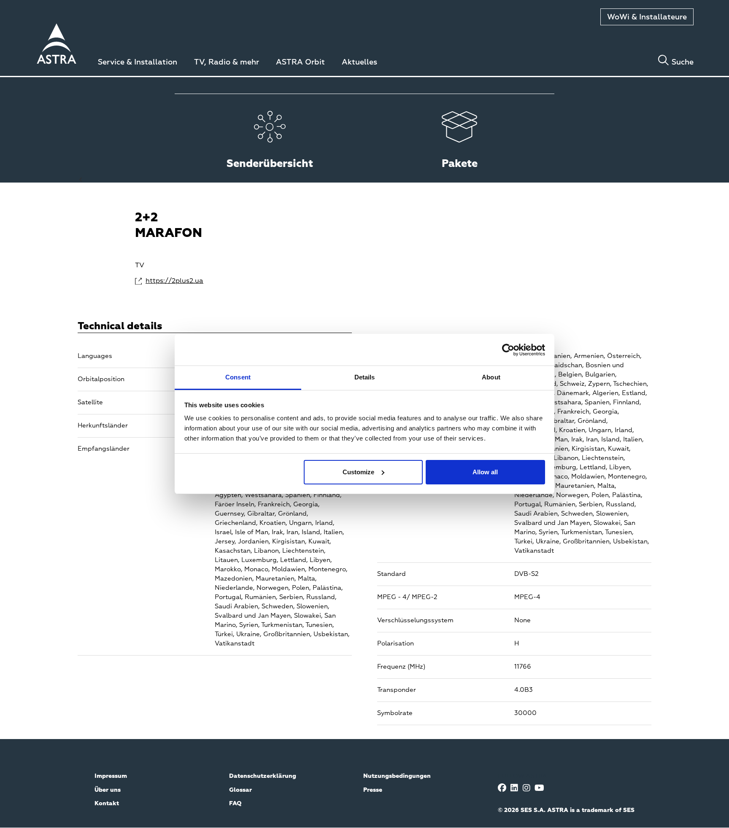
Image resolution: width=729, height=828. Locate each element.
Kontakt (106, 803)
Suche (683, 62)
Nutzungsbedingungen (397, 776)
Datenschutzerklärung (262, 776)
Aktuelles (359, 62)
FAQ (235, 803)
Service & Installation (137, 62)
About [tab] (491, 377)
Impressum (110, 776)
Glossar (240, 790)
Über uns (107, 790)
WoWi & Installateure (647, 17)
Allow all (485, 472)
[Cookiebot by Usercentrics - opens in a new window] (508, 350)
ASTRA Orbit (300, 62)
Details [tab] (364, 377)
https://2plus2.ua (174, 281)
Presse (372, 790)
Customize (358, 472)
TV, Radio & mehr (226, 62)
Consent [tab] (238, 377)
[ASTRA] (56, 45)
